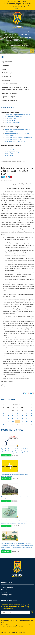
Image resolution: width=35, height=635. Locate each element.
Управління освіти (9, 120)
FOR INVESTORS (25, 46)
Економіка (16, 34)
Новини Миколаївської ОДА (10, 100)
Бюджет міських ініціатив (9, 84)
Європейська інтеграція (8, 97)
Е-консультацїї (6, 80)
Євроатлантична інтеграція (9, 93)
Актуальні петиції (7, 76)
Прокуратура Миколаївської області (14, 141)
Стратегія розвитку (25, 43)
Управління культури (10, 118)
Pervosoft (23, 632)
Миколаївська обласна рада (12, 139)
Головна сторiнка (6, 162)
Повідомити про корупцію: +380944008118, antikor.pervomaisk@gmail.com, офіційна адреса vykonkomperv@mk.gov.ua (17, 4)
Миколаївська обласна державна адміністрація (18, 137)
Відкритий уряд (9, 34)
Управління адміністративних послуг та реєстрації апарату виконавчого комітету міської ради (16, 88)
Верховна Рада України (11, 150)
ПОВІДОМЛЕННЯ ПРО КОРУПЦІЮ (12, 43)
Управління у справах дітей (12, 122)
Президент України (9, 154)
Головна (7, 32)
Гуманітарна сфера (25, 34)
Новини (4, 69)
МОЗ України (28, 37)
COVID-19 (11, 40)
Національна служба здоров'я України (13, 37)
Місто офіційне (26, 32)
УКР (18, 8)
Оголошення (5, 65)
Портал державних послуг (11, 152)
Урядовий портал (9, 156)
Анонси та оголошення (18, 162)
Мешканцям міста (6, 455)
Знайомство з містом (16, 32)
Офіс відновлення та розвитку (13, 46)
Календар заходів (7, 73)
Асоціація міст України (10, 148)
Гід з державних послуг (20, 40)
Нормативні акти (7, 62)
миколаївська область (17, 27)
